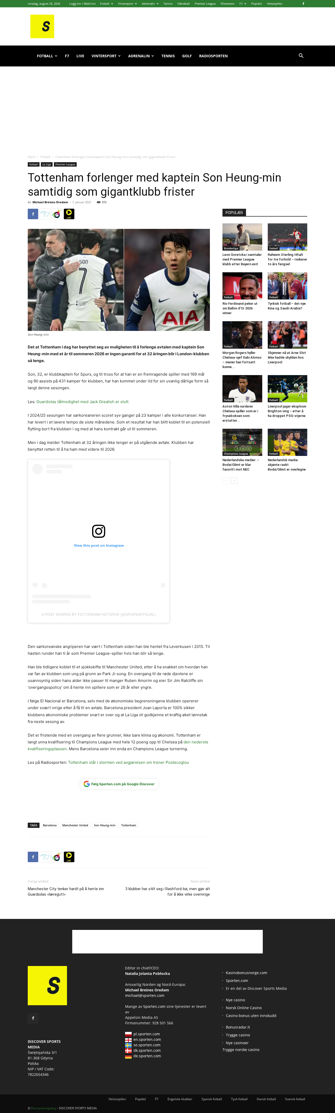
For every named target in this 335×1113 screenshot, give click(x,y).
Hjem (32, 157)
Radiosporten (213, 55)
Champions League (236, 453)
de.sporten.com (147, 1055)
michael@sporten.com (144, 995)
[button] (301, 56)
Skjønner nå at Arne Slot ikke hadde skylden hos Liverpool (287, 357)
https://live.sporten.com (69, 214)
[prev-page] (225, 480)
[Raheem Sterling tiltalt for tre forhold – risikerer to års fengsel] (288, 237)
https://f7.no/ (45, 214)
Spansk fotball (212, 1099)
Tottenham (128, 825)
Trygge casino (238, 1034)
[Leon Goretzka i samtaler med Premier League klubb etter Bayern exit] (242, 237)
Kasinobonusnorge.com (246, 972)
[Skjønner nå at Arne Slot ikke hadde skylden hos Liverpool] (288, 334)
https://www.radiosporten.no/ (57, 214)
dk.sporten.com (147, 1050)
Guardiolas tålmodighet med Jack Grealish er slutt (82, 401)
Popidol (256, 3)
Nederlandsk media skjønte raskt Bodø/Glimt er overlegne (287, 464)
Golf (187, 55)
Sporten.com (154, 1006)
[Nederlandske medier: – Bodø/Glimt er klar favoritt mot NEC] (242, 442)
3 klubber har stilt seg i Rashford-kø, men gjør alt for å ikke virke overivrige (167, 891)
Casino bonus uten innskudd (251, 1015)
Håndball (183, 3)
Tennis (168, 3)
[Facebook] (303, 3)
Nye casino (235, 999)
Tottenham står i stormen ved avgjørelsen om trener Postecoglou (128, 762)
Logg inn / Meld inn (82, 3)
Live (80, 55)
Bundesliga (231, 248)
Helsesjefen (274, 3)
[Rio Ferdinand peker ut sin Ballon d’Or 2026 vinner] (242, 286)
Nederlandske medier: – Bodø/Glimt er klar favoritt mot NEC (240, 464)
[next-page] (234, 480)
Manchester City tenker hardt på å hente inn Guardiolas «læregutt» (66, 891)
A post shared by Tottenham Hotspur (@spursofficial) (99, 614)
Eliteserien (227, 3)
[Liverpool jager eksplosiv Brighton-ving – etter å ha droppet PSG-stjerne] (288, 388)
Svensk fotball (295, 1099)
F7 (241, 3)
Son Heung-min (104, 825)
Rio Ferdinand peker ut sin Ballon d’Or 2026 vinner (240, 308)
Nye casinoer (237, 1042)
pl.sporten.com (146, 1033)
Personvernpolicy (43, 1108)
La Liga (46, 164)
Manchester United (75, 825)
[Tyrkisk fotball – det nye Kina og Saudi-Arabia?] (288, 286)
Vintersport (125, 3)
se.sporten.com (146, 1044)
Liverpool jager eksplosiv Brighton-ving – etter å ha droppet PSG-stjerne (287, 411)
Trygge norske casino (240, 1049)
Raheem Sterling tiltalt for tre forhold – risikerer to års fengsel (287, 259)
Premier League (205, 3)
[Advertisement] (167, 104)
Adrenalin (148, 3)
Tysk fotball (239, 1099)
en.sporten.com (147, 1039)
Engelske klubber (180, 1099)
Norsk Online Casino (244, 1007)
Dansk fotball (266, 1099)
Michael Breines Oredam (50, 202)
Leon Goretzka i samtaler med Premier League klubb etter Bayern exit (242, 259)
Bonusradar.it (238, 1027)
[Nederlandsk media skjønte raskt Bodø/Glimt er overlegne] (288, 442)
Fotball (104, 3)
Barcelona (50, 825)
